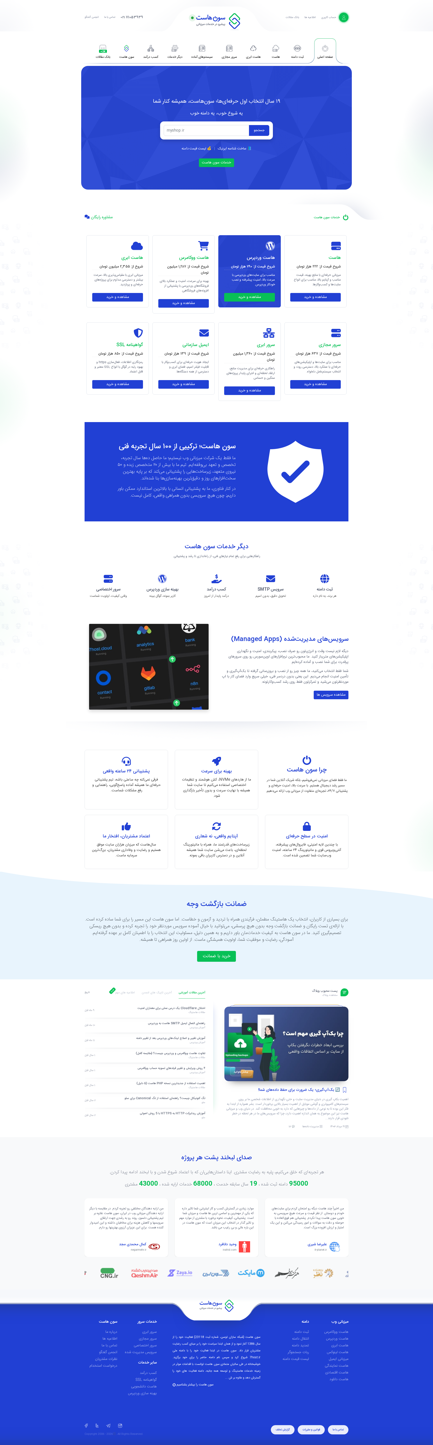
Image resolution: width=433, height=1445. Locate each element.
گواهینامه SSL (146, 1380)
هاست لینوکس (337, 1352)
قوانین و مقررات (311, 1429)
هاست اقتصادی (336, 1373)
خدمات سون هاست (216, 163)
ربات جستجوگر (298, 1352)
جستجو (259, 130)
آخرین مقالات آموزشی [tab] (192, 992)
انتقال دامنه (300, 1339)
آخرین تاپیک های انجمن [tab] (157, 992)
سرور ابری (149, 1332)
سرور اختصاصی (145, 1346)
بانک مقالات (292, 17)
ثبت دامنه (301, 1332)
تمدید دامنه (300, 1346)
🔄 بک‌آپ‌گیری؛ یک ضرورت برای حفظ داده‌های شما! (299, 1090)
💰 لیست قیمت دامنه (196, 148)
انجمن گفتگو (92, 17)
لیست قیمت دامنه (296, 1359)
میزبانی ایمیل (338, 1359)
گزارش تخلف (283, 1429)
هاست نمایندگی (336, 1366)
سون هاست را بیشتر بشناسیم (195, 1384)
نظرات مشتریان (106, 1359)
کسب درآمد (148, 1373)
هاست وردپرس (337, 1339)
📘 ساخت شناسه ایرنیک (234, 148)
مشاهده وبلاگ (329, 995)
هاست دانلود (338, 1379)
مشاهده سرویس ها (331, 695)
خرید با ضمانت (216, 956)
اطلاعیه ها (310, 17)
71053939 (132, 17)
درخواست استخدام (103, 1366)
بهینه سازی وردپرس (142, 1393)
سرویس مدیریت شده (141, 1352)
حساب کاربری (329, 17)
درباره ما (111, 1332)
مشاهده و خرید (315, 297)
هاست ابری (339, 1346)
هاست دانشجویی (144, 1387)
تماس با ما (109, 17)
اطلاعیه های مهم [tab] (125, 992)
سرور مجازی (148, 1339)
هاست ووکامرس (336, 1332)
